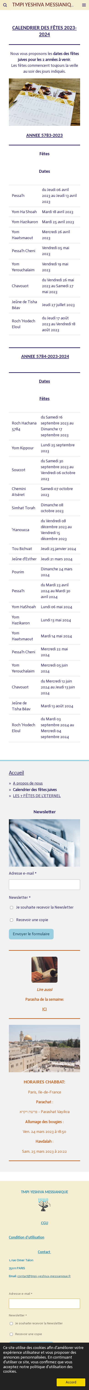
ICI (44, 1009)
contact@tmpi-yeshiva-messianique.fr (44, 1276)
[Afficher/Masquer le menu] (84, 5)
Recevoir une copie (32, 919)
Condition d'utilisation (26, 1238)
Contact (44, 1252)
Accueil (16, 773)
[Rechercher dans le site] (5, 5)
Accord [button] (71, 1382)
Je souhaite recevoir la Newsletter (44, 907)
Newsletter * (20, 897)
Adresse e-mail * (23, 873)
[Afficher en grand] (44, 970)
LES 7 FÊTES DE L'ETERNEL (37, 795)
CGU (44, 1223)
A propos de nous (28, 783)
